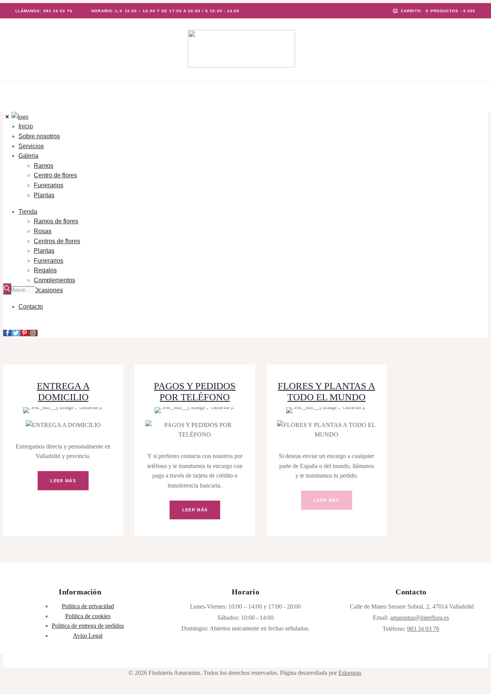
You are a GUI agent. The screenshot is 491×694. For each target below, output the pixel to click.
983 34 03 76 (423, 628)
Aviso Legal (87, 635)
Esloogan (349, 672)
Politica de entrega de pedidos (88, 625)
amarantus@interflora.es (419, 617)
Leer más (63, 480)
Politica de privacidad (88, 606)
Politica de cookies (87, 616)
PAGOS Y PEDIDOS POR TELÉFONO (195, 391)
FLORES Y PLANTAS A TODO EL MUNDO (326, 391)
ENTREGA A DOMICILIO (63, 391)
